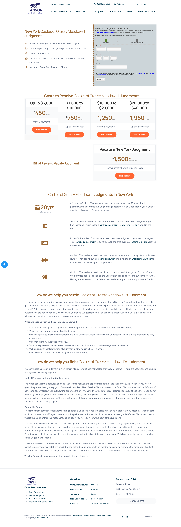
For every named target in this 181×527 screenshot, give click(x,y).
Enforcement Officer (142, 258)
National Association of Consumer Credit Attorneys (92, 515)
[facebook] (137, 4)
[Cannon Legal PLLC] (36, 4)
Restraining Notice (128, 224)
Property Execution (105, 258)
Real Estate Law (36, 492)
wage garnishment (86, 241)
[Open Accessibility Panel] (4, 264)
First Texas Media (41, 518)
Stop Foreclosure (37, 498)
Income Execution (140, 241)
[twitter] (141, 4)
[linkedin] (144, 4)
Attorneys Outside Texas (41, 501)
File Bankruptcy (36, 495)
